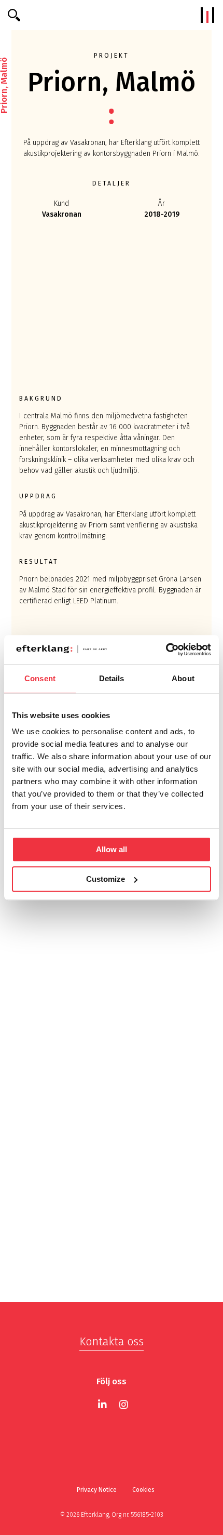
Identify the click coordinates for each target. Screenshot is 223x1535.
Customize (105, 879)
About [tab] (183, 678)
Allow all (111, 849)
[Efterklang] (111, 15)
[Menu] (207, 15)
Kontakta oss (111, 1341)
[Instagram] (123, 1404)
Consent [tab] (39, 678)
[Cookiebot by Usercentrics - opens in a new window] (165, 649)
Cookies (143, 1489)
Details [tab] (111, 678)
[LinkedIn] (102, 1404)
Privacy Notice (97, 1489)
